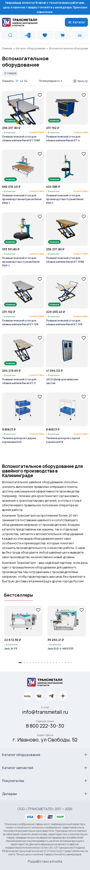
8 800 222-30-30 (45, 725)
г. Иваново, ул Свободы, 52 (45, 739)
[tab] (20, 662)
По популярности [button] (49, 81)
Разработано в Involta (45, 861)
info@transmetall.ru (45, 711)
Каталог (79, 22)
